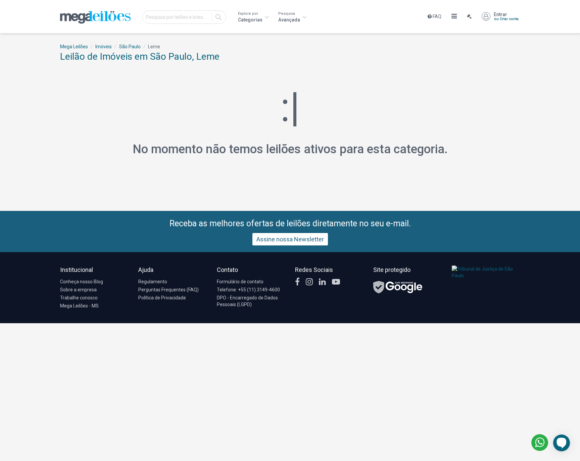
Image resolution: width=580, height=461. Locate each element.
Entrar (506, 16)
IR (218, 17)
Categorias (250, 16)
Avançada (289, 16)
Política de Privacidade (162, 297)
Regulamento (152, 281)
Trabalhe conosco (79, 297)
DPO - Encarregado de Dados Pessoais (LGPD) (247, 301)
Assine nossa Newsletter (290, 239)
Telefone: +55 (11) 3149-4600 (248, 289)
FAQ (436, 16)
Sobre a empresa (78, 289)
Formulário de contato (240, 281)
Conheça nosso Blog (81, 281)
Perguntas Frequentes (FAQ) (168, 289)
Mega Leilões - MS (79, 305)
